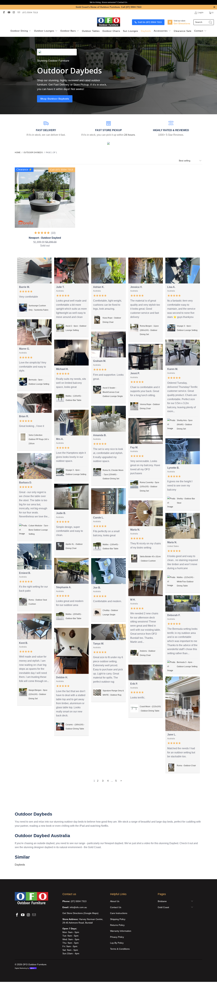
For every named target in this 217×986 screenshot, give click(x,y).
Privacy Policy (117, 937)
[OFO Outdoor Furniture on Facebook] (3, 13)
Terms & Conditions (120, 949)
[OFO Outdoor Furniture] (108, 22)
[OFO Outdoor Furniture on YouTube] (8, 13)
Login (200, 12)
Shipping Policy (117, 919)
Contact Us (122, 2)
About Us (114, 901)
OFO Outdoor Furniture (34, 964)
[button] (20, 31)
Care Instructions (118, 913)
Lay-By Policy (117, 943)
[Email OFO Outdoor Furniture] (18, 13)
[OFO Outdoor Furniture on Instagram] (13, 13)
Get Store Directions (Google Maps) (80, 913)
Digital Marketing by (24, 968)
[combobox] (203, 22)
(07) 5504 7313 (30, 12)
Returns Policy (117, 925)
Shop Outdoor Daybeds (54, 98)
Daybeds (20, 864)
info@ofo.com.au (78, 907)
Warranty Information (120, 931)
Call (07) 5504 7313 (131, 7)
